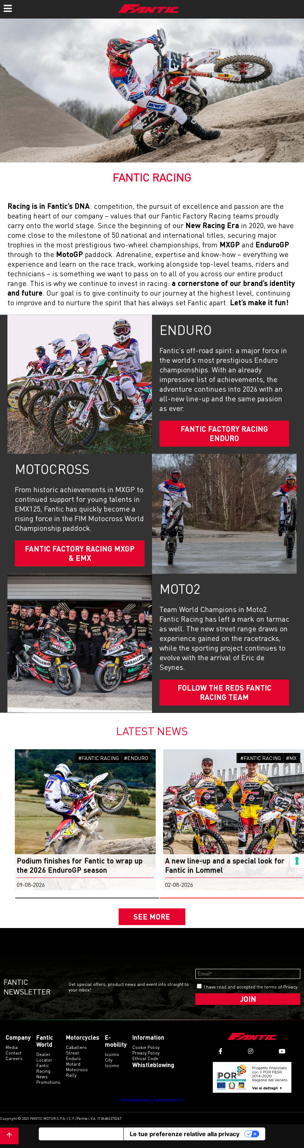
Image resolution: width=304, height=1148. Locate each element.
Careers (14, 1058)
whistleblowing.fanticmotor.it (152, 1099)
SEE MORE (151, 916)
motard (73, 1064)
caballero (76, 1047)
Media (12, 1047)
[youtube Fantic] (282, 1051)
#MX (291, 758)
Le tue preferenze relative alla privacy (184, 1134)
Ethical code (145, 1058)
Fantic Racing (43, 1068)
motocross (77, 1069)
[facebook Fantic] (220, 1051)
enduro (73, 1058)
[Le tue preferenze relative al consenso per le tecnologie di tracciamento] (297, 861)
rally (71, 1075)
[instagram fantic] (250, 1051)
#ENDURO (136, 758)
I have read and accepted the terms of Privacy (250, 987)
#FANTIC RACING (98, 758)
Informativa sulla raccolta (81, 1134)
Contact (14, 1053)
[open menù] (7, 7)
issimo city (112, 1057)
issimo (112, 1065)
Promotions (48, 1082)
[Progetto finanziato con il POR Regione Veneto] (252, 1077)
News (42, 1076)
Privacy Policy (145, 1053)
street (72, 1053)
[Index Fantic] (148, 9)
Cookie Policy (145, 1047)
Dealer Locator (44, 1057)
